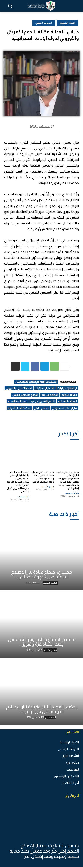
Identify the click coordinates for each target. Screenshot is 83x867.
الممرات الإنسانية (67, 401)
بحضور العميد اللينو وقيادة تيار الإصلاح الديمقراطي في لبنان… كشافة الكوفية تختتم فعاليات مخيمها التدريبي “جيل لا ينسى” (18, 482)
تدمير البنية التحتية (17, 401)
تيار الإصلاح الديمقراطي (64, 408)
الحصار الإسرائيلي (45, 388)
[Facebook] (35, 366)
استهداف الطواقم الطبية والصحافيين (36, 381)
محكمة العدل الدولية (19, 408)
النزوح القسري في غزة (43, 401)
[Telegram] (44, 366)
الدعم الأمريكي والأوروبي (19, 388)
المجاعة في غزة (50, 394)
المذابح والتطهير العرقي (25, 394)
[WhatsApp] (54, 366)
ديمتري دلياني (41, 408)
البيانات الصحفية (72, 493)
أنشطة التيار (23, 497)
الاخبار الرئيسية (48, 487)
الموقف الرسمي (43, 23)
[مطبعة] (15, 366)
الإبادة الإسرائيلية (67, 388)
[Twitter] (25, 366)
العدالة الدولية (69, 394)
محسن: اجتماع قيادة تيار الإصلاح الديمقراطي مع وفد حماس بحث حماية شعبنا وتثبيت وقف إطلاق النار (44, 851)
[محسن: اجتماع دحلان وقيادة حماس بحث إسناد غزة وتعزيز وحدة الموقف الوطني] (42, 455)
